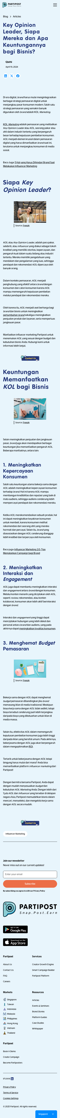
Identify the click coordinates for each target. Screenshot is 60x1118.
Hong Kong (12, 1023)
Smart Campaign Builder (43, 970)
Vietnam (11, 1028)
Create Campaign (11, 1057)
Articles (35, 1000)
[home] (11, 5)
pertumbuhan (13, 315)
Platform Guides (39, 1017)
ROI (31, 746)
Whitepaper (37, 1029)
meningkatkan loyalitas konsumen (37, 628)
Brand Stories (38, 1011)
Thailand (11, 1033)
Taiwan (10, 1004)
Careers (6, 981)
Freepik (26, 225)
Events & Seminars (40, 1006)
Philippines (12, 1019)
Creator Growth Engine (43, 964)
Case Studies (38, 1023)
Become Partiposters (12, 1063)
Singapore (11, 999)
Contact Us (8, 970)
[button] (54, 5)
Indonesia (11, 1009)
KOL (11, 124)
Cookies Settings (10, 1098)
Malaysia (11, 1014)
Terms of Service (10, 1093)
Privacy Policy (9, 1087)
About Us (7, 964)
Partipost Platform (40, 976)
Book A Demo (9, 1051)
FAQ (5, 976)
